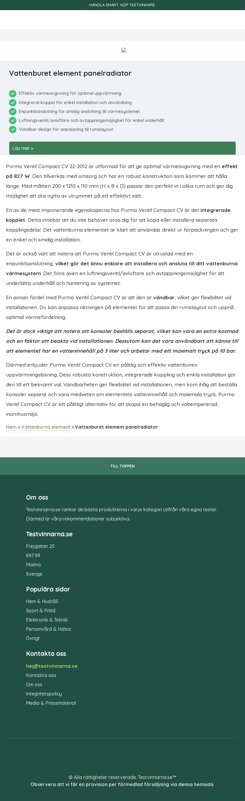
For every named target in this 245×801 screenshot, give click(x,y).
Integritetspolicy (44, 694)
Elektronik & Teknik (47, 620)
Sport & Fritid (40, 610)
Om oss (34, 684)
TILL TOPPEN (123, 466)
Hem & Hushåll (42, 601)
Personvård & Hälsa (48, 629)
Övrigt (33, 638)
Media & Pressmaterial (51, 703)
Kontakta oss (41, 675)
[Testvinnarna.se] (122, 19)
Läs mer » (22, 148)
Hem (11, 427)
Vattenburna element (46, 427)
